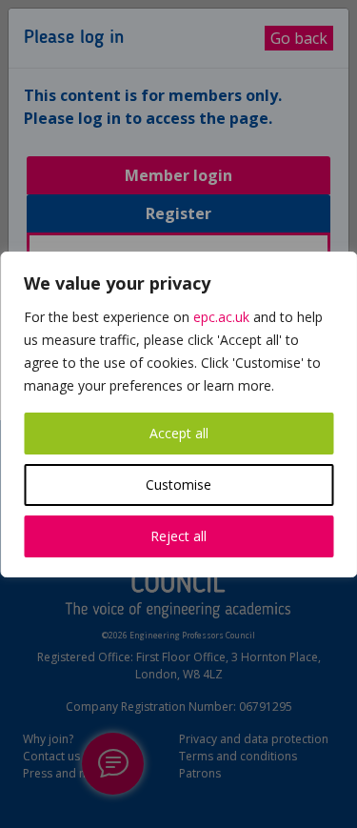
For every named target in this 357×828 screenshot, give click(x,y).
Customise (178, 484)
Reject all (178, 536)
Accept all (178, 433)
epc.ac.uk (221, 317)
